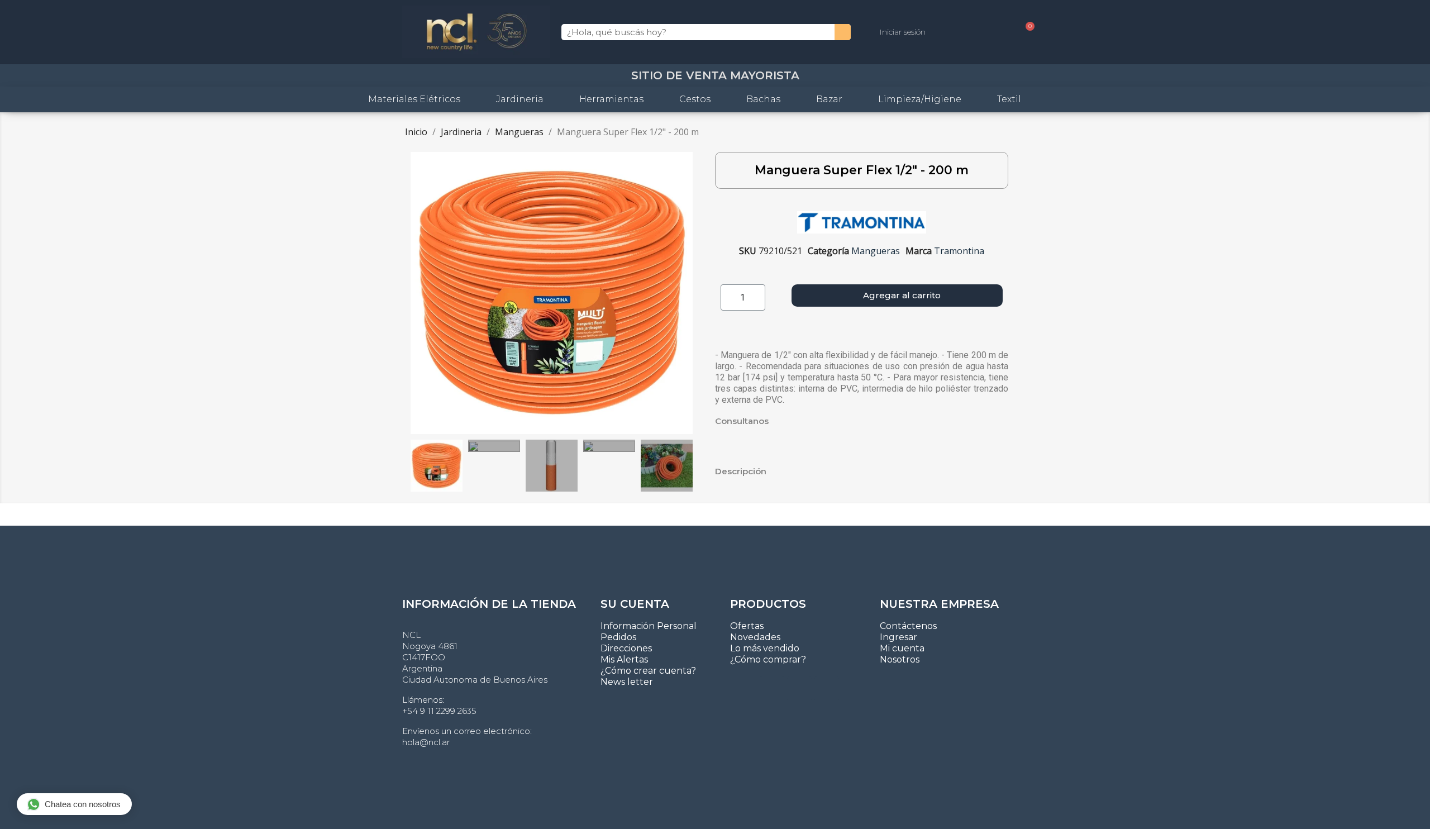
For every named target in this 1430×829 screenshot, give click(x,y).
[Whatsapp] (772, 688)
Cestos (695, 99)
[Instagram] (799, 688)
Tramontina (959, 251)
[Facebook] (826, 688)
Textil (1009, 99)
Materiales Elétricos (414, 99)
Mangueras (875, 251)
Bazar (829, 99)
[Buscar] (843, 32)
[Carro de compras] (1025, 32)
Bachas (763, 99)
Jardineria (520, 99)
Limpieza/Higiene (919, 99)
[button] (420, 293)
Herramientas (611, 99)
